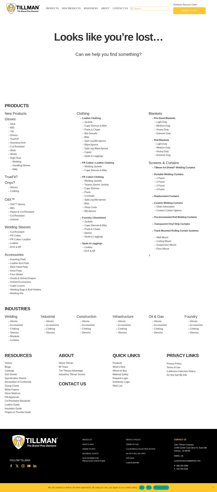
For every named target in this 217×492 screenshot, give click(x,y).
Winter (13, 154)
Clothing (14, 191)
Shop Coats (90, 207)
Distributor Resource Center (185, 5)
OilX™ (10, 200)
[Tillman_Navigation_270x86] (23, 4)
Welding (17, 161)
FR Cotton (15, 235)
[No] (213, 487)
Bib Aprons (90, 211)
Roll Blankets (161, 140)
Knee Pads (16, 270)
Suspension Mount (166, 245)
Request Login (120, 378)
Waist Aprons (91, 144)
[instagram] (23, 466)
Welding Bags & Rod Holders (25, 289)
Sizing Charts (12, 386)
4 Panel (160, 189)
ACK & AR (15, 247)
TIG (12, 131)
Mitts (15, 169)
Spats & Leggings (93, 156)
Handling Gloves (21, 165)
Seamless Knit (17, 142)
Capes (87, 152)
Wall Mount (162, 237)
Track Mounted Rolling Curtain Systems (176, 230)
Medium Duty (163, 125)
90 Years (63, 367)
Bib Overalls (90, 133)
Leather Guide (12, 404)
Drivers (14, 135)
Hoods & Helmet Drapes (23, 278)
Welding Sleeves (18, 227)
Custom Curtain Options (169, 210)
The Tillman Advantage (71, 370)
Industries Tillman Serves (72, 374)
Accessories (14, 255)
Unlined (14, 219)
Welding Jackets (93, 166)
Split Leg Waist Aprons (96, 148)
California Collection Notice (181, 371)
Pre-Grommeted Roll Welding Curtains (175, 217)
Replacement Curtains (166, 196)
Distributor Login (121, 382)
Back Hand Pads (19, 267)
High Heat (15, 158)
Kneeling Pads (18, 259)
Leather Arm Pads (19, 263)
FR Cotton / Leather (20, 239)
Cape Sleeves (91, 188)
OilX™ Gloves (17, 204)
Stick (12, 124)
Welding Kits (16, 293)
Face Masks (16, 274)
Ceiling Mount (163, 241)
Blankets (14, 336)
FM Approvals (12, 397)
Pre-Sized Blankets (164, 118)
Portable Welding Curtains (168, 174)
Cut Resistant (17, 146)
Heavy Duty (162, 129)
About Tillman (66, 363)
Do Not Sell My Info (177, 375)
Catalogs (9, 370)
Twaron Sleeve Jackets (96, 184)
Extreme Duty (163, 133)
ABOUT (66, 355)
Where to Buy (120, 370)
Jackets (88, 122)
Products (117, 363)
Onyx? (10, 183)
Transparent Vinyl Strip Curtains (172, 224)
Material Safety (120, 374)
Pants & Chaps (92, 129)
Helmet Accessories (20, 282)
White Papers (12, 389)
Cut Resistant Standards (17, 401)
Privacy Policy (174, 363)
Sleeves (14, 332)
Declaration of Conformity (18, 382)
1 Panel (160, 178)
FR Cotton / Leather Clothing (98, 163)
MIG (12, 127)
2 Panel (160, 182)
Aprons (88, 233)
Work (13, 150)
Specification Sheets (15, 378)
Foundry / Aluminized (94, 217)
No (148, 487)
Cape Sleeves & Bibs (95, 125)
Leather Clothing (91, 118)
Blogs (8, 367)
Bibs (86, 137)
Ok (142, 487)
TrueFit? (14, 139)
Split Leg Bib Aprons (95, 141)
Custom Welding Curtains (168, 203)
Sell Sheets (11, 374)
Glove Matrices (12, 393)
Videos (8, 363)
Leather (14, 243)
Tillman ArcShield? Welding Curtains (174, 167)
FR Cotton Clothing (93, 177)
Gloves (14, 187)
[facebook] (11, 466)
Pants (87, 192)
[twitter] (17, 466)
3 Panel (160, 185)
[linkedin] (34, 466)
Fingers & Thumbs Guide (18, 412)
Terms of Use (173, 367)
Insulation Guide (13, 408)
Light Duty (161, 122)
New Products (16, 113)
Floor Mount (162, 248)
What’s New (119, 367)
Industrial (48, 317)
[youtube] (28, 466)
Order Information (165, 206)
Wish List (117, 386)
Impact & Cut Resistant (22, 212)
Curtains (14, 340)
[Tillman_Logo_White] (35, 435)
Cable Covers (17, 286)
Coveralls (89, 196)
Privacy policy (161, 487)
